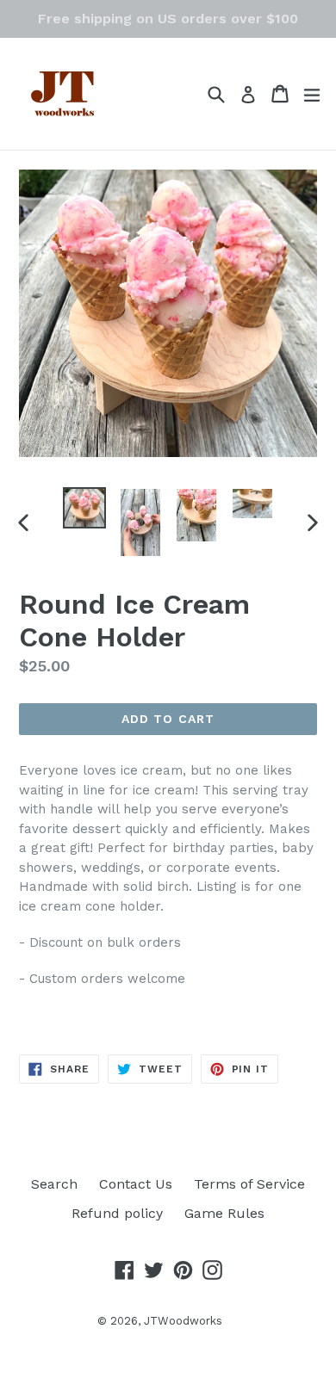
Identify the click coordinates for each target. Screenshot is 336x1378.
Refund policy (117, 1213)
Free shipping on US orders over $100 (168, 18)
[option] (84, 508)
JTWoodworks (183, 1320)
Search (54, 1184)
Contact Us (135, 1184)
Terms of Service (249, 1184)
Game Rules (224, 1213)
